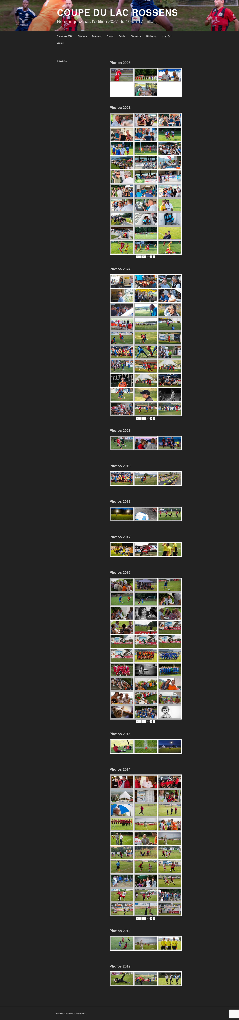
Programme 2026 (64, 36)
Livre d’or (166, 36)
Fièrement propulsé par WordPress (71, 1013)
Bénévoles (151, 36)
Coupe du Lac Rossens (117, 12)
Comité (122, 36)
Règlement (136, 36)
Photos (110, 36)
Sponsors (96, 36)
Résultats (82, 36)
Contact (60, 42)
